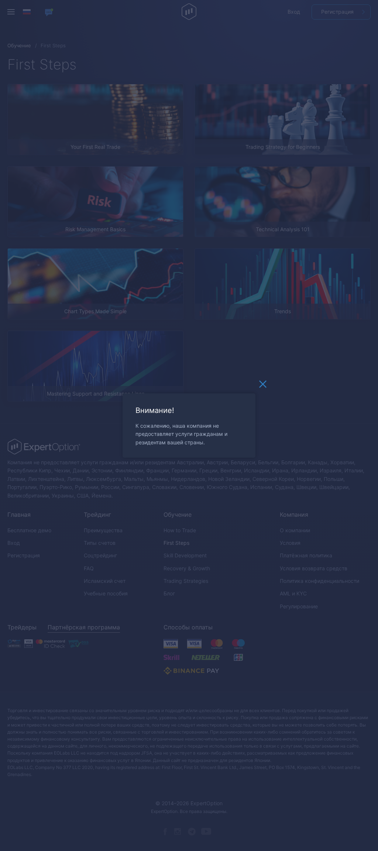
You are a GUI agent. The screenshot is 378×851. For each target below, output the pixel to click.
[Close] (262, 386)
